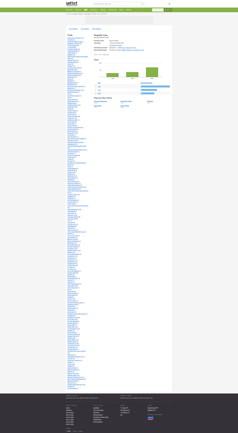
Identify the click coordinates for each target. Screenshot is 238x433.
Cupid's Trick (70, 125)
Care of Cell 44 (71, 99)
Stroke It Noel (71, 332)
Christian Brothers (72, 105)
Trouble (69, 362)
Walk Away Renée (72, 369)
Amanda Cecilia (71, 62)
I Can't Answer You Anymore (75, 187)
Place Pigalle (71, 276)
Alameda (70, 54)
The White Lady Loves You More (76, 351)
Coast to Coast (71, 110)
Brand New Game (72, 92)
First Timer (70, 153)
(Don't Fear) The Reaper (74, 38)
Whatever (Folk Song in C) (74, 377)
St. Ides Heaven (71, 328)
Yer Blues (70, 386)
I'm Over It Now (71, 202)
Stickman (70, 330)
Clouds (69, 109)
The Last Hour (71, 347)
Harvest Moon (71, 177)
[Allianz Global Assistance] (150, 418)
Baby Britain (70, 69)
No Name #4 (71, 261)
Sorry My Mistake (72, 321)
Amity (69, 64)
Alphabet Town (71, 60)
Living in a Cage (71, 230)
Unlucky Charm (71, 368)
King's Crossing (71, 218)
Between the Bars (72, 75)
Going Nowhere (71, 168)
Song (73, 29)
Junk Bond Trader (72, 217)
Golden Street (71, 170)
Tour (85, 29)
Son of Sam (70, 319)
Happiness (70, 176)
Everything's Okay (72, 151)
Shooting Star (71, 308)
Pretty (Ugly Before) (73, 284)
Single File (70, 310)
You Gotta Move (72, 388)
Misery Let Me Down (73, 241)
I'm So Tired (70, 204)
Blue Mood (70, 88)
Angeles (69, 66)
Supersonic (70, 338)
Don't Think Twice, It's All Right (76, 138)
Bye (68, 94)
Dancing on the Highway (74, 127)
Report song (106, 54)
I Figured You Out (72, 194)
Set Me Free (70, 306)
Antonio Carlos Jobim (73, 68)
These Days (70, 355)
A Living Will (70, 47)
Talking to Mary (71, 342)
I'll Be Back (70, 198)
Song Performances (146, 83)
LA (68, 220)
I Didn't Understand (72, 189)
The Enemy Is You (72, 345)
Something (70, 315)
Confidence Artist (72, 120)
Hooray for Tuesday (73, 183)
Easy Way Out (71, 140)
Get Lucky (70, 161)
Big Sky (69, 79)
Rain (68, 289)
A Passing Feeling (72, 49)
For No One (70, 157)
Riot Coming (70, 291)
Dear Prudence (71, 131)
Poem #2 (70, 282)
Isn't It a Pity (70, 213)
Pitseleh (69, 274)
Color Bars (70, 112)
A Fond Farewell (72, 45)
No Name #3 (71, 259)
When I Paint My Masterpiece (75, 379)
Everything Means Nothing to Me (76, 146)
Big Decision (70, 77)
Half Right (70, 174)
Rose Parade (71, 295)
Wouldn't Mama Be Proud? (75, 384)
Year (99, 83)
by (115, 45)
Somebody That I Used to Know (76, 314)
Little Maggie (71, 226)
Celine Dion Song (72, 101)
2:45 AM (69, 40)
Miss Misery (70, 243)
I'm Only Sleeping (72, 200)
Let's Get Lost (71, 224)
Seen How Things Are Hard (75, 302)
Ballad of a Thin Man (73, 71)
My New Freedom (72, 246)
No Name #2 (71, 258)
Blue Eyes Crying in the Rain (75, 86)
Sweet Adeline (71, 340)
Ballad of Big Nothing (73, 73)
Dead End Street (72, 129)
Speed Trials (70, 327)
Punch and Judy (72, 287)
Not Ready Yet (71, 263)
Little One (70, 228)
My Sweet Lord (71, 248)
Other (96, 29)
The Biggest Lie (71, 343)
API (121, 415)
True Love (70, 364)
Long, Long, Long (72, 235)
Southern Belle (71, 323)
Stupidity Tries (71, 336)
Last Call (69, 222)
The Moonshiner (72, 349)
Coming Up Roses (72, 116)
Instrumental (71, 211)
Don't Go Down (71, 136)
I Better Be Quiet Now (73, 185)
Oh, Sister (70, 267)
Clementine (70, 107)
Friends (69, 159)
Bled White (70, 84)
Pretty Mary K (71, 286)
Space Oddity (71, 325)
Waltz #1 (70, 371)
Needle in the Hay (72, 250)
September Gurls (72, 304)
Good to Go (70, 172)
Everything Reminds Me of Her (76, 150)
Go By (69, 166)
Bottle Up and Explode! (73, 90)
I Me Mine (70, 196)
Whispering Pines (72, 381)
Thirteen (69, 358)
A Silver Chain (71, 53)
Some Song (70, 312)
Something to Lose (72, 317)
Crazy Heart (70, 123)
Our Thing (70, 269)
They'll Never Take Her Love (75, 356)
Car (68, 97)
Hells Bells (70, 179)
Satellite (69, 297)
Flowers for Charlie (72, 155)
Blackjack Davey (72, 82)
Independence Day (72, 209)
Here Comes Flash (72, 181)
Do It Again (70, 135)
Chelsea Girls (71, 103)
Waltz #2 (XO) (71, 373)
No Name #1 (71, 256)
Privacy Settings (98, 422)
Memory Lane (71, 239)
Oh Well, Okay (71, 265)
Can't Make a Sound (73, 95)
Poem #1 (70, 280)
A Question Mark (72, 51)
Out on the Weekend (73, 271)
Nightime (70, 252)
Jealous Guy (71, 215)
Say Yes (69, 299)
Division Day (70, 133)
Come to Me (70, 114)
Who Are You (71, 383)
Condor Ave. (70, 118)
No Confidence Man (73, 254)
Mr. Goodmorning (72, 245)
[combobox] (119, 4)
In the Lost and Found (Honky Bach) (77, 205)
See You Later (71, 300)
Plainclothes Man (72, 278)
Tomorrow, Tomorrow (73, 360)
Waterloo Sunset (72, 375)
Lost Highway (71, 237)
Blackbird (70, 81)
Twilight (69, 366)
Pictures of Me (71, 273)
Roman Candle (71, 293)
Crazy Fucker (71, 122)
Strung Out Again (72, 334)
